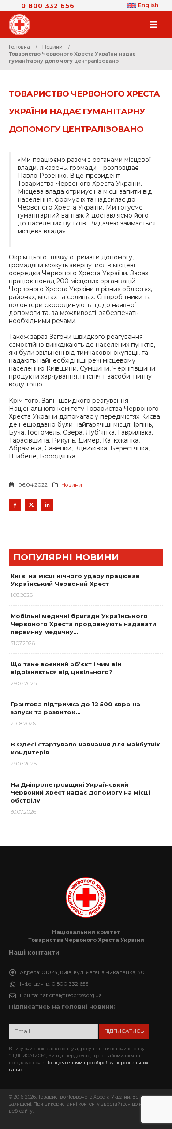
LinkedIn (47, 505)
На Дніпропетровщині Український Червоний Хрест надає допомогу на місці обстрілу (80, 792)
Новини (71, 485)
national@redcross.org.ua (70, 995)
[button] (156, 24)
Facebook (15, 505)
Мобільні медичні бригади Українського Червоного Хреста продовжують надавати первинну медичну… (83, 623)
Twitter (31, 505)
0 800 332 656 (48, 5)
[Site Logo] (22, 24)
